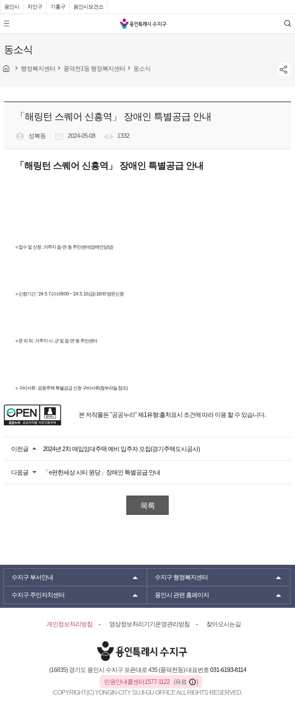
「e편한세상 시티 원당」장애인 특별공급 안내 (101, 472)
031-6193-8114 (228, 670)
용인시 (11, 6)
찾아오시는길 (223, 624)
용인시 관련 (182, 595)
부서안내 (32, 577)
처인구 (34, 6)
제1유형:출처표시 (160, 414)
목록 (147, 505)
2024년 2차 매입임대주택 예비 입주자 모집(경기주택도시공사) (121, 449)
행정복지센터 (181, 577)
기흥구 (57, 6)
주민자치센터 (38, 595)
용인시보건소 (88, 6)
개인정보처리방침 (69, 624)
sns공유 (284, 69)
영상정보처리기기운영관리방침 (149, 624)
